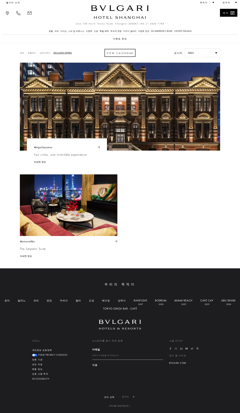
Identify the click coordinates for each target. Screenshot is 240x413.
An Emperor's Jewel (162, 31)
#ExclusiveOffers (27, 242)
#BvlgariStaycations (43, 147)
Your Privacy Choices (52, 355)
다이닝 (63, 31)
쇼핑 (96, 31)
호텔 (51, 31)
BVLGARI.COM (177, 363)
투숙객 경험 (116, 31)
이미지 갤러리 (130, 31)
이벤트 (89, 31)
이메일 (96, 349)
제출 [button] (95, 365)
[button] (205, 2)
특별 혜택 (104, 31)
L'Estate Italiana (183, 31)
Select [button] (191, 53)
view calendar (120, 53)
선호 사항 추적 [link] (40, 374)
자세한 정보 (40, 162)
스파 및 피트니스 (76, 31)
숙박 (56, 31)
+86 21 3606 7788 (152, 24)
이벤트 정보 (143, 31)
